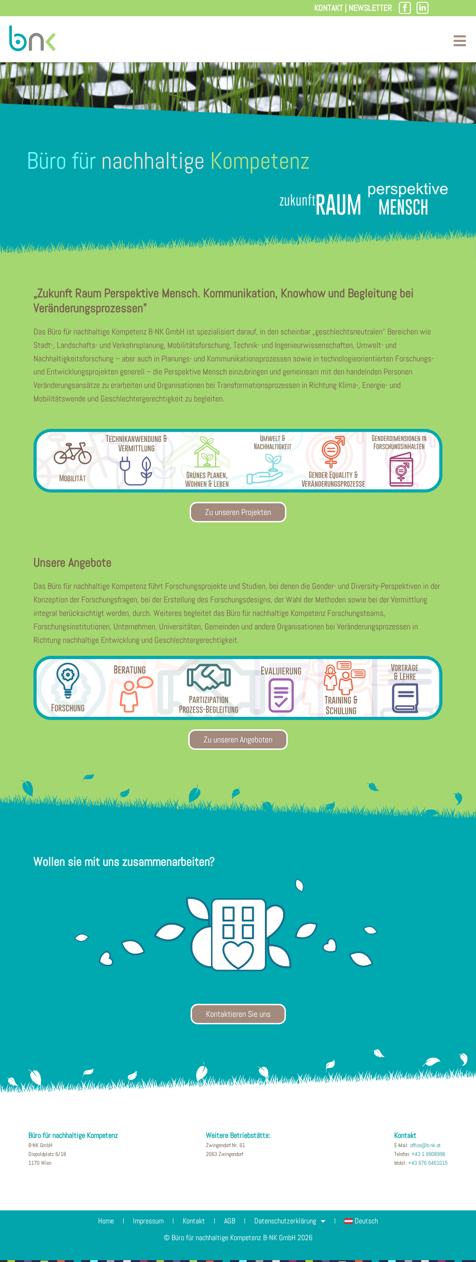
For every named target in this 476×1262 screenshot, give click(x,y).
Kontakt (328, 7)
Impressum (148, 1221)
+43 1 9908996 (428, 1154)
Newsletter (370, 7)
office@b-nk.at (425, 1145)
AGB (229, 1221)
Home (106, 1221)
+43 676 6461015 (428, 1163)
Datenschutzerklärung (285, 1221)
